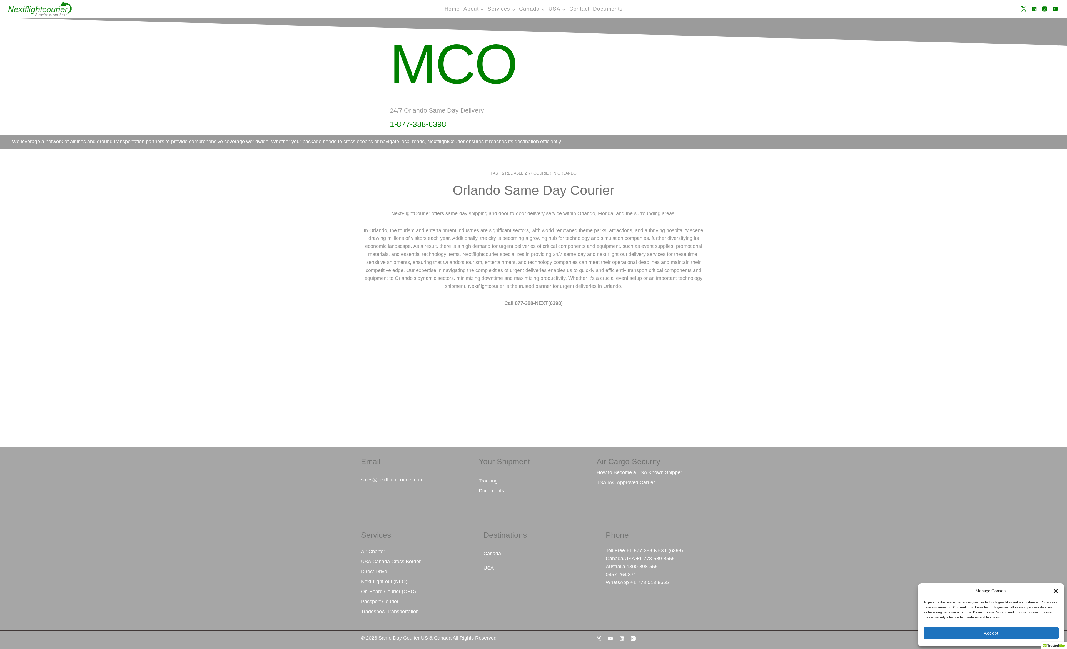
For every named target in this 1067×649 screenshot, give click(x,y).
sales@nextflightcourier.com (392, 479)
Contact (579, 9)
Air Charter (373, 551)
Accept (991, 633)
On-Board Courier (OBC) (388, 591)
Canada (492, 553)
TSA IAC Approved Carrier (626, 482)
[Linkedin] (1034, 9)
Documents (607, 9)
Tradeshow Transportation (390, 611)
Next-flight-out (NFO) (384, 581)
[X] (1023, 9)
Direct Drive (374, 571)
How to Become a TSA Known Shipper (639, 472)
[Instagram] (1044, 9)
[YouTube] (1055, 9)
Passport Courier (379, 601)
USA (488, 568)
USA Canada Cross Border (391, 561)
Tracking (488, 481)
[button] (1056, 591)
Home (452, 9)
